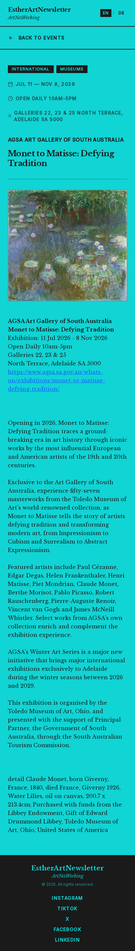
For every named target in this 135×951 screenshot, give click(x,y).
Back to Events (42, 37)
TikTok (67, 908)
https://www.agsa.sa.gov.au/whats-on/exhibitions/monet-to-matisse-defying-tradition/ (56, 380)
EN (106, 12)
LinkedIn (67, 940)
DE (122, 12)
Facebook (67, 929)
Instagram (67, 898)
